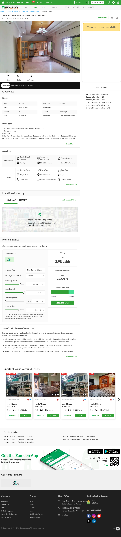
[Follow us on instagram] (94, 518)
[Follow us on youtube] (99, 518)
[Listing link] (19, 396)
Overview (6, 85)
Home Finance (34, 85)
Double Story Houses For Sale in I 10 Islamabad (80, 439)
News (32, 504)
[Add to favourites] (30, 394)
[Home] (3, 2)
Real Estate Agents (36, 514)
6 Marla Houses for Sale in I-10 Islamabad (19, 439)
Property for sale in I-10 (95, 97)
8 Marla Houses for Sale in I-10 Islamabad (19, 436)
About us (4, 501)
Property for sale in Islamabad (97, 94)
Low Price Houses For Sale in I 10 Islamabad (79, 436)
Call (26, 416)
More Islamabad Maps (68, 200)
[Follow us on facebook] (89, 518)
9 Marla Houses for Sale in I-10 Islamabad (19, 442)
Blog (31, 501)
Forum (32, 508)
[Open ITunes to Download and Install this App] (95, 453)
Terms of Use (6, 517)
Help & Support (7, 511)
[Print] (112, 17)
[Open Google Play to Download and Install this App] (112, 453)
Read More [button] (70, 144)
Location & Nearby (18, 85)
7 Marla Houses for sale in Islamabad (99, 102)
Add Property (35, 517)
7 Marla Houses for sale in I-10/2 (98, 108)
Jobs (2, 508)
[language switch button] (108, 2)
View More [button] (70, 184)
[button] (35, 270)
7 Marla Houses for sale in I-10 (97, 105)
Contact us (5, 504)
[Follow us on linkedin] (94, 523)
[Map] (25, 394)
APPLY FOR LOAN (62, 303)
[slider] (20, 284)
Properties (10, 2)
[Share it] (28, 394)
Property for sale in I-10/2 (95, 100)
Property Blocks (25, 2)
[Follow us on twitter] (89, 523)
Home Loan (103, 18)
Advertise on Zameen (9, 514)
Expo (31, 511)
